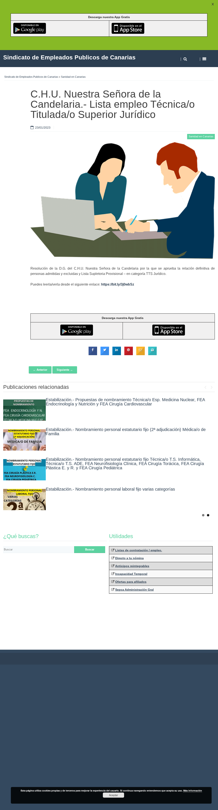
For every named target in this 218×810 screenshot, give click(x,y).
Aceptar (113, 795)
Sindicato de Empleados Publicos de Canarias (31, 76)
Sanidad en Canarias (73, 76)
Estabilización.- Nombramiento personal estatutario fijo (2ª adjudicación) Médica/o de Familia (126, 431)
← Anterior (40, 369)
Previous (205, 386)
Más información (192, 790)
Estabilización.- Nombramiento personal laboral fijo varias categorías (110, 489)
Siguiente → (65, 369)
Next (211, 386)
